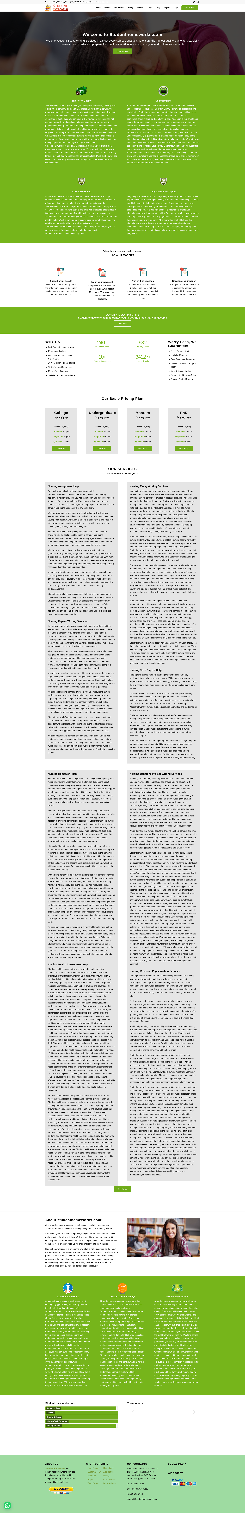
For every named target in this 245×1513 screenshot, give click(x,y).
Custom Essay (94, 1472)
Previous (133, 1412)
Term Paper (93, 1468)
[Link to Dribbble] (198, 2)
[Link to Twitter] (194, 2)
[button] (48, 1474)
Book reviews (109, 1483)
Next (194, 1412)
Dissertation (108, 1468)
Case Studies (109, 1479)
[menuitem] (98, 8)
